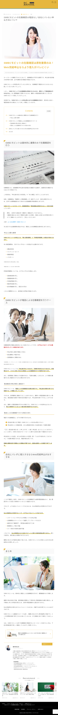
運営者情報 (17, 709)
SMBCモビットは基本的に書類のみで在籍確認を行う (23, 115)
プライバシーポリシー (31, 709)
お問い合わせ (40, 709)
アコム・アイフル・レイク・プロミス (15, 703)
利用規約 (23, 709)
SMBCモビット (26, 14)
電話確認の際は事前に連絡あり (18, 123)
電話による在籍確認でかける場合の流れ (20, 125)
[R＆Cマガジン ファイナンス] (29, 4)
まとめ (11, 131)
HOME (3, 703)
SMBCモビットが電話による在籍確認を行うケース (23, 121)
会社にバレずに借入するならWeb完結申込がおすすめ (23, 128)
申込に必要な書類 (15, 117)
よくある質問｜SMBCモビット (17, 222)
